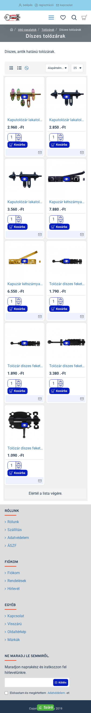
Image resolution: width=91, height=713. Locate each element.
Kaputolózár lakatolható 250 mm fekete (67, 120)
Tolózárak (48, 29)
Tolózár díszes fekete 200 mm (25, 366)
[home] (11, 29)
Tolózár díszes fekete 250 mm (67, 366)
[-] (18, 139)
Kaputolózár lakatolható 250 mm (25, 120)
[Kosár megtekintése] (85, 17)
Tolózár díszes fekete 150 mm (67, 284)
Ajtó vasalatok (27, 29)
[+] (18, 135)
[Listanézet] (19, 68)
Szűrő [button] (48, 707)
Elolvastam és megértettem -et (39, 693)
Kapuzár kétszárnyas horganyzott (25, 284)
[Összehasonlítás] (26, 68)
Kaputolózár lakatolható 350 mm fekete (25, 202)
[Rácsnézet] (11, 68)
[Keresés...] (74, 17)
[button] (24, 97)
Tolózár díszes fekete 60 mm (25, 448)
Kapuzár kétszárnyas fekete (67, 202)
